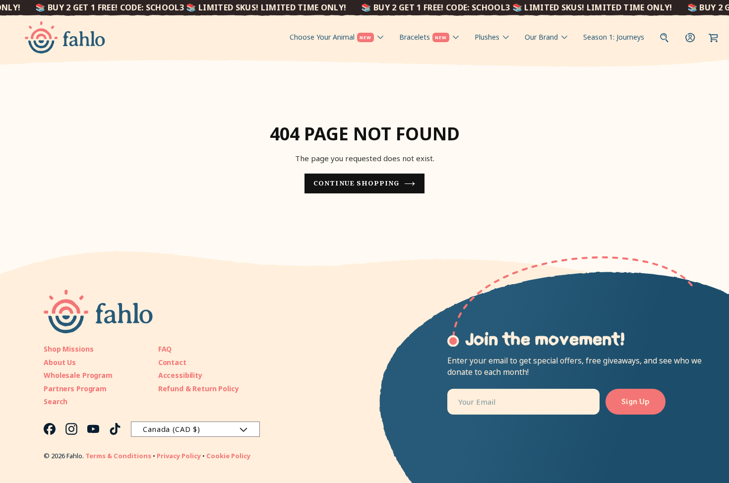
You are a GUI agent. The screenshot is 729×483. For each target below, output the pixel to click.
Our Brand (541, 37)
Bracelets (423, 37)
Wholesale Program (78, 375)
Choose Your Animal (330, 37)
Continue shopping (356, 183)
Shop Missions (68, 349)
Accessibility (180, 375)
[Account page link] (690, 37)
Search (55, 401)
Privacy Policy (179, 455)
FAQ (165, 349)
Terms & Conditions (118, 455)
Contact (172, 362)
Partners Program (75, 388)
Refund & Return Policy (198, 388)
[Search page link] (664, 37)
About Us (60, 362)
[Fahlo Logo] (65, 37)
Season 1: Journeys (613, 37)
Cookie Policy (228, 455)
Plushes (487, 37)
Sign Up (635, 401)
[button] (713, 37)
